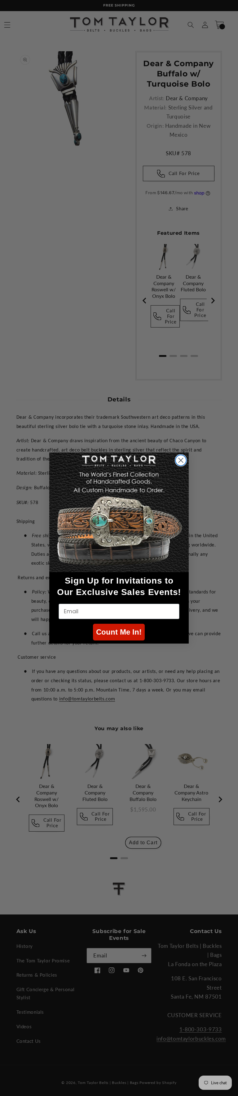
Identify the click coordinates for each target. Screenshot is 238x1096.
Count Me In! (119, 632)
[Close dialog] (180, 460)
